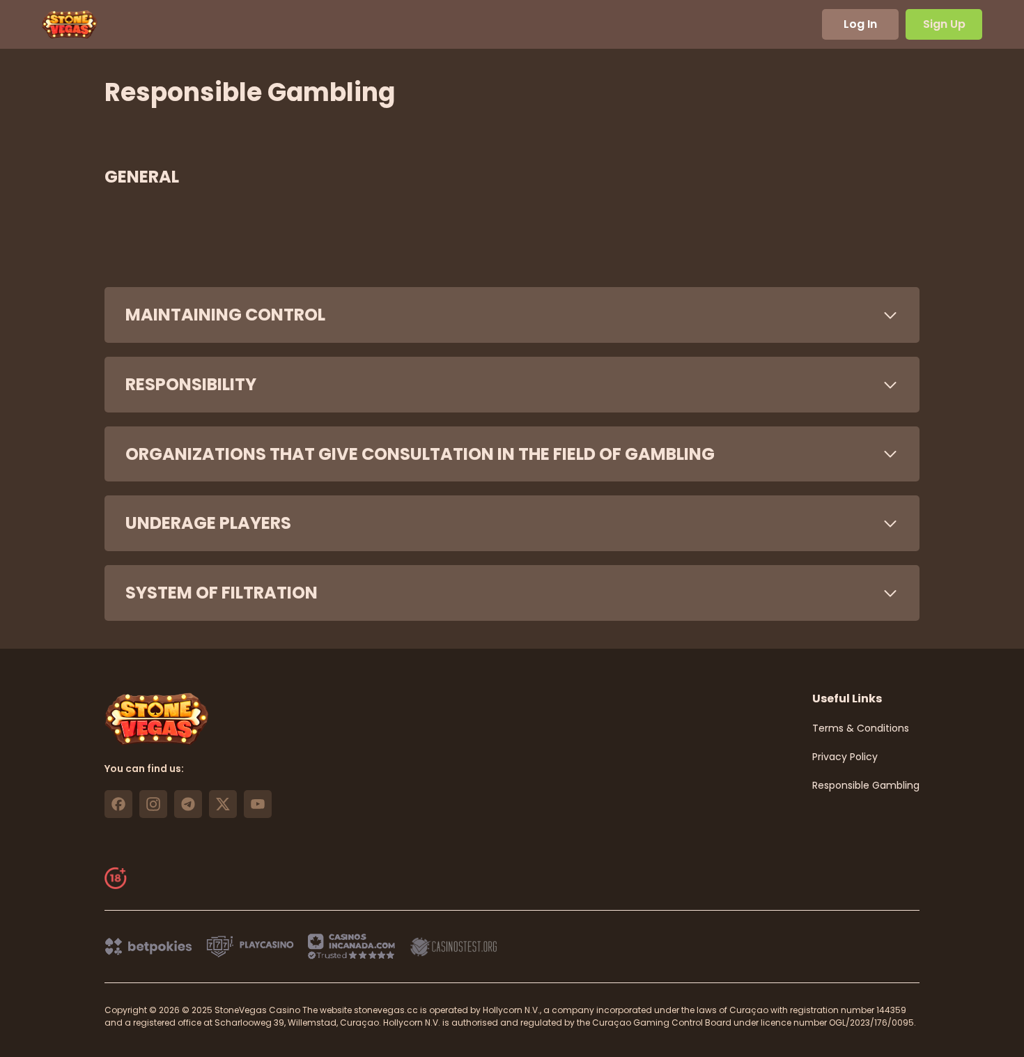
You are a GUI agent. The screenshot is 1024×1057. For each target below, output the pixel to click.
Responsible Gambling (866, 785)
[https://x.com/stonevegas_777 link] (223, 804)
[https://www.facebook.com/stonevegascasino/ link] (118, 804)
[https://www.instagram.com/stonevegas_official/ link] (153, 804)
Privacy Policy (845, 757)
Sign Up (944, 24)
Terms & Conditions (860, 728)
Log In (860, 24)
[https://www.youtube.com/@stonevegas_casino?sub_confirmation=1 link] (258, 804)
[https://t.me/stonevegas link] (188, 804)
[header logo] (70, 24)
